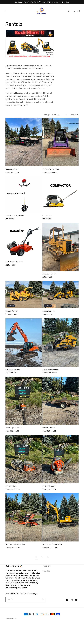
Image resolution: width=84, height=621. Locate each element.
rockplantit (13, 618)
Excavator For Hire (12, 369)
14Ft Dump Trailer (12, 169)
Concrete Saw (10, 486)
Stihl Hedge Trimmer (13, 428)
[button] (4, 11)
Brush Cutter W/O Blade (14, 216)
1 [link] (36, 557)
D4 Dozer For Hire (49, 274)
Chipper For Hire (11, 311)
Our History (46, 566)
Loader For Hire (48, 311)
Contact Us (46, 571)
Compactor (46, 216)
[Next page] (48, 557)
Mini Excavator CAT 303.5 (52, 544)
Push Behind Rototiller (14, 262)
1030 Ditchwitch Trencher (15, 544)
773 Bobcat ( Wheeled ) (51, 169)
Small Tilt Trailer (48, 428)
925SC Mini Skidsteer (50, 369)
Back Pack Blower (49, 486)
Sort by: (47, 115)
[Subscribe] (42, 599)
